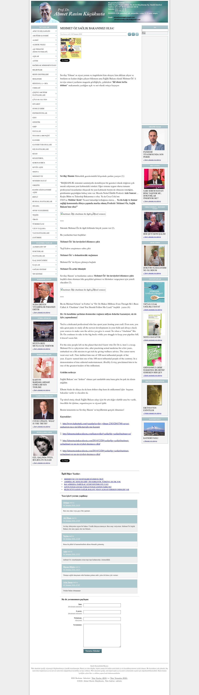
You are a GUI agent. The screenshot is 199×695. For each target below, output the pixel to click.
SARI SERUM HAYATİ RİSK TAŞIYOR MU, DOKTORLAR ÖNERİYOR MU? (153, 194)
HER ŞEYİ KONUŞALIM (154, 233)
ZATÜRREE (36, 237)
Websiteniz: (78, 619)
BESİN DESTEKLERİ (40, 74)
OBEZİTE (36, 185)
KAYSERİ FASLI (150, 438)
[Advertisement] (99, 111)
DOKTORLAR (37, 251)
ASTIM (35, 61)
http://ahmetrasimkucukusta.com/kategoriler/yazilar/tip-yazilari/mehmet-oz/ (97, 433)
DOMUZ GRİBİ (38, 108)
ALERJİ (35, 40)
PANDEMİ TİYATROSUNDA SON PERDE (153, 154)
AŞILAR (35, 56)
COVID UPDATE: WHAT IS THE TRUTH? (43, 422)
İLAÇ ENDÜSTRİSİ (39, 260)
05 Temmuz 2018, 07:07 (71, 585)
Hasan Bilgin (69, 566)
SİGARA (35, 206)
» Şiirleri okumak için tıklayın (152, 413)
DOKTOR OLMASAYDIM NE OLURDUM (154, 269)
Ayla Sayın (68, 582)
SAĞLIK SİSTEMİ (39, 269)
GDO (34, 117)
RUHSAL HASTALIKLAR (42, 201)
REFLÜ (35, 197)
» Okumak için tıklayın (150, 441)
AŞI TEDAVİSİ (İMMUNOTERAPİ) (39, 50)
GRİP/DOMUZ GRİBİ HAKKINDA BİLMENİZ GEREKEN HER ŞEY (154, 370)
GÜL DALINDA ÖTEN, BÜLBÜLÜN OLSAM (43, 458)
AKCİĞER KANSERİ (40, 35)
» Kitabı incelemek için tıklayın (152, 310)
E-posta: (75, 612)
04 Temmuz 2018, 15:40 (71, 539)
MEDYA (35, 171)
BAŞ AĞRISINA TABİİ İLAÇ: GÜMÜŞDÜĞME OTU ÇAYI (86, 484)
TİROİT (35, 219)
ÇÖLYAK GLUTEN (39, 99)
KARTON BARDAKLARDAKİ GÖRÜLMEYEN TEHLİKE (41, 383)
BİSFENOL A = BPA (40, 83)
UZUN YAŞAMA (39, 228)
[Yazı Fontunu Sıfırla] (137, 34)
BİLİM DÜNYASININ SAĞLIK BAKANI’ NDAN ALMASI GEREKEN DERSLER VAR (96, 489)
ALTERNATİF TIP (39, 247)
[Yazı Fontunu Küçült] (133, 34)
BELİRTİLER (37, 70)
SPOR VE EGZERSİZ (40, 210)
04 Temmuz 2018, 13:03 (71, 520)
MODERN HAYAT (39, 180)
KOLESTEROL (37, 158)
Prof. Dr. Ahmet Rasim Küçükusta (99, 12)
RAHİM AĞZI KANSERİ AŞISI (41, 190)
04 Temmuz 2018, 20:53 (71, 569)
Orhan (66, 502)
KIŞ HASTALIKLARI (40, 149)
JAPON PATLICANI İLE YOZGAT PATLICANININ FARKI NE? (87, 487)
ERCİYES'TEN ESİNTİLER (149, 409)
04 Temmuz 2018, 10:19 (71, 505)
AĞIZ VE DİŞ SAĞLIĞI (41, 31)
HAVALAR (36, 131)
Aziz (65, 551)
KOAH (34, 153)
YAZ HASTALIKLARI (40, 233)
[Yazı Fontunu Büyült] (129, 34)
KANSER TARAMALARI (42, 144)
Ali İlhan (67, 517)
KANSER (36, 140)
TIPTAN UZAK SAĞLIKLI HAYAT (151, 305)
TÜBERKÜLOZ (38, 224)
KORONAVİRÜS (38, 162)
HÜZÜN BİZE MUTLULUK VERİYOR (43, 344)
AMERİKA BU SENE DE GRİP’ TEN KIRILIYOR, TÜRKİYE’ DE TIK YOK (92, 481)
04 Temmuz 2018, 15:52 (71, 554)
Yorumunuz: (77, 625)
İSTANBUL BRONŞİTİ (41, 135)
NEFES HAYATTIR (151, 337)
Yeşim (66, 536)
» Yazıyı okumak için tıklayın (41, 312)
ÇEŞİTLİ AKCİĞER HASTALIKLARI (39, 93)
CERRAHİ (36, 88)
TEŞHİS (35, 215)
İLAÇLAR (36, 265)
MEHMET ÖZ (37, 176)
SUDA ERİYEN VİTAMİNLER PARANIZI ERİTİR (44, 307)
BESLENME (37, 79)
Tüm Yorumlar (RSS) (118, 678)
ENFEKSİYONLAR (39, 113)
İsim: (75, 605)
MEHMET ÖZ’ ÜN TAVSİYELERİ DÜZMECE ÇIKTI (83, 479)
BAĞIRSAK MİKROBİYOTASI (44, 65)
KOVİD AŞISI (37, 167)
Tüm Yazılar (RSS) (99, 678)
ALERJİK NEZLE (38, 44)
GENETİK (36, 122)
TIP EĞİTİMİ (37, 274)
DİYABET (36, 104)
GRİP (34, 126)
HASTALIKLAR (38, 256)
